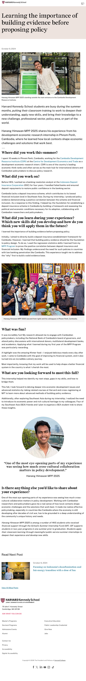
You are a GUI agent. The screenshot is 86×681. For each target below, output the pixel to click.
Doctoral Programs (9, 625)
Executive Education (52, 621)
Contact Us (6, 641)
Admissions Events (9, 629)
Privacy (5, 645)
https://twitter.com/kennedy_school (37, 667)
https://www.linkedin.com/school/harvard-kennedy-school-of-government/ (41, 667)
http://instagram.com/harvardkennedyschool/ (49, 667)
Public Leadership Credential (55, 625)
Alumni (5, 634)
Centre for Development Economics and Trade (55, 161)
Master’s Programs (9, 621)
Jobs (46, 634)
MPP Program (8, 246)
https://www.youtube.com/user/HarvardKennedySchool (45, 667)
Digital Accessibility (10, 653)
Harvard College (59, 660)
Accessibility (7, 649)
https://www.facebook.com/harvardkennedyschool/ (33, 667)
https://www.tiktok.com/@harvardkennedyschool (53, 667)
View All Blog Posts (10, 588)
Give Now (48, 629)
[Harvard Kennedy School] (14, 2)
